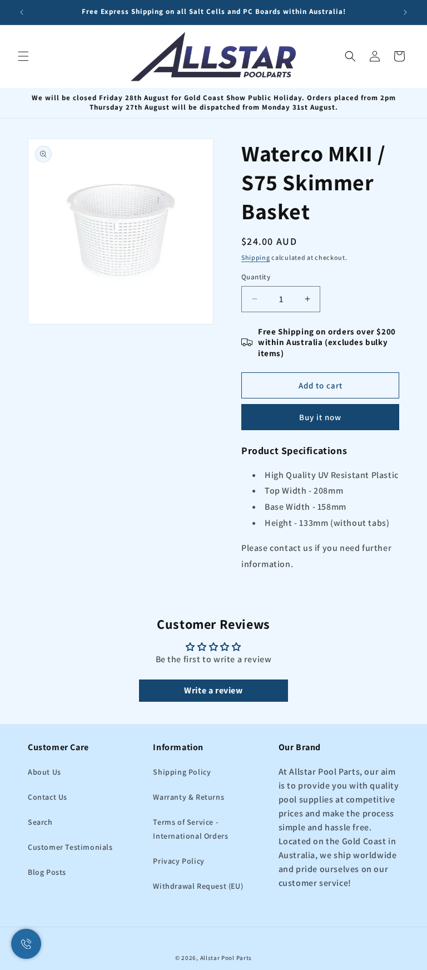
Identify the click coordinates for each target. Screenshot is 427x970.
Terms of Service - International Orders (190, 829)
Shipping (255, 257)
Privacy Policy (178, 861)
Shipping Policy (182, 772)
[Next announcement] (405, 12)
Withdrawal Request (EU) (198, 886)
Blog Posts (47, 872)
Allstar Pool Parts (226, 958)
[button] (23, 56)
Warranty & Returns (188, 797)
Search (40, 822)
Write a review (213, 690)
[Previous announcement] (21, 12)
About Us (44, 772)
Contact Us (47, 797)
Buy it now (320, 417)
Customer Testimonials (70, 847)
